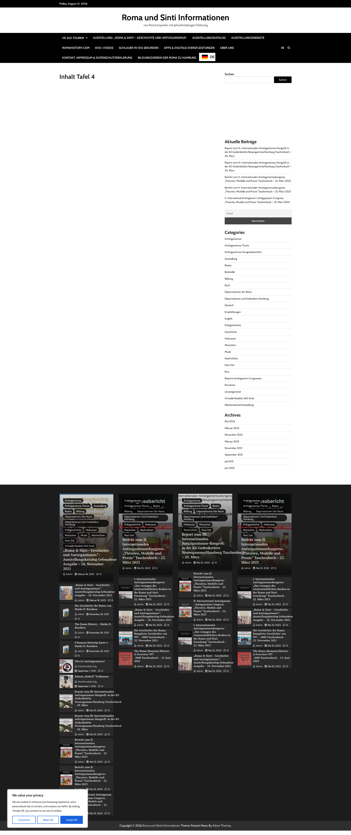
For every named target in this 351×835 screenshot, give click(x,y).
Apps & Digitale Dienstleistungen (189, 48)
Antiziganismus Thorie (237, 245)
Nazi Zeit (229, 365)
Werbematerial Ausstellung (239, 405)
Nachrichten (231, 358)
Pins (227, 371)
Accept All (71, 819)
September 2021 (234, 454)
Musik (228, 351)
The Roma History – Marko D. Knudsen (93, 625)
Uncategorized (233, 391)
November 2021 (233, 448)
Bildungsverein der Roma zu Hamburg (167, 57)
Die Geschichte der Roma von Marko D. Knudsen (93, 607)
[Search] (289, 47)
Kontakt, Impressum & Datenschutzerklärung (97, 57)
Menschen (230, 345)
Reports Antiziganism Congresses (243, 378)
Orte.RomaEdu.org (87, 666)
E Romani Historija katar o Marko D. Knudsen (91, 644)
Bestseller (230, 272)
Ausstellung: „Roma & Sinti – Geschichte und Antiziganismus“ (140, 38)
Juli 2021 (229, 461)
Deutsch (229, 305)
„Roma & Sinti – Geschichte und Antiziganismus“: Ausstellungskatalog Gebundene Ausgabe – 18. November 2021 (90, 559)
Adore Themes (222, 825)
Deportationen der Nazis (238, 292)
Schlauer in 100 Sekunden (138, 48)
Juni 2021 (230, 468)
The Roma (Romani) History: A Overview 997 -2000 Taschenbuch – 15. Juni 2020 (152, 656)
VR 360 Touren (73, 38)
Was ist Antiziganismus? (90, 661)
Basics (228, 265)
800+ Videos (104, 48)
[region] (47, 808)
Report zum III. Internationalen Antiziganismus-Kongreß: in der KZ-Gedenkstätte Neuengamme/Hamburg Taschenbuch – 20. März (258, 152)
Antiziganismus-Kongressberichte (243, 252)
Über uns (227, 48)
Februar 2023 (232, 428)
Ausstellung (231, 258)
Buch (227, 285)
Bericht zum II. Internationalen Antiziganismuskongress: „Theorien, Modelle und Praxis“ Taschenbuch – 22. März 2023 (91, 748)
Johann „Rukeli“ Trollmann (92, 676)
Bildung (229, 278)
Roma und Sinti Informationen (175, 17)
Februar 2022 (232, 441)
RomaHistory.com (76, 48)
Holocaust (230, 338)
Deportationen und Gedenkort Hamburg (247, 298)
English (229, 318)
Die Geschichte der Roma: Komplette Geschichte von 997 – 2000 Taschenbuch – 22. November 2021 (150, 635)
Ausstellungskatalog (209, 38)
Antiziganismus (233, 238)
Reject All (48, 819)
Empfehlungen (233, 312)
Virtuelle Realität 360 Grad (239, 398)
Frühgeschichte (233, 325)
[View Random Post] (282, 47)
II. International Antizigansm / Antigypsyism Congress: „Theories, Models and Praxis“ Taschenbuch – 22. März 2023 (93, 801)
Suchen (229, 74)
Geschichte (231, 332)
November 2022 (234, 434)
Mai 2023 (230, 421)
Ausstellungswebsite (247, 38)
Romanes (230, 385)
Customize (24, 819)
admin (69, 574)
